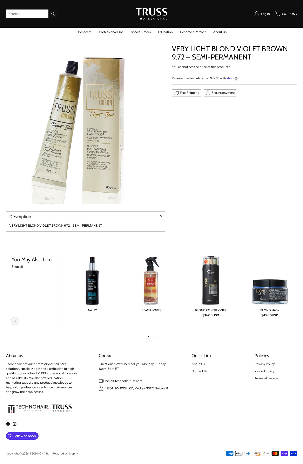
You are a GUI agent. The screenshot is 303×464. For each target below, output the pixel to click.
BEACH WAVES (151, 310)
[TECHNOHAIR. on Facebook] (8, 424)
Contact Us (199, 371)
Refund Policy (264, 371)
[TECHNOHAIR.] (151, 13)
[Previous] (7, 290)
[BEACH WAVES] (151, 278)
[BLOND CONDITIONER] (210, 278)
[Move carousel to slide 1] (148, 336)
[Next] (295, 290)
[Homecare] (15, 321)
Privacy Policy (265, 364)
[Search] (53, 14)
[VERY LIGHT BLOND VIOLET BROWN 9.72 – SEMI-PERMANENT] (85, 124)
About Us (198, 364)
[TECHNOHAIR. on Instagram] (14, 424)
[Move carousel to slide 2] (151, 336)
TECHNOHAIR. (39, 453)
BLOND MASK (269, 310)
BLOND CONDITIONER (211, 310)
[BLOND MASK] (270, 278)
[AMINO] (92, 278)
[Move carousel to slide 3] (154, 336)
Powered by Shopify (65, 453)
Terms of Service (266, 378)
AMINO (92, 310)
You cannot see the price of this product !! (201, 67)
